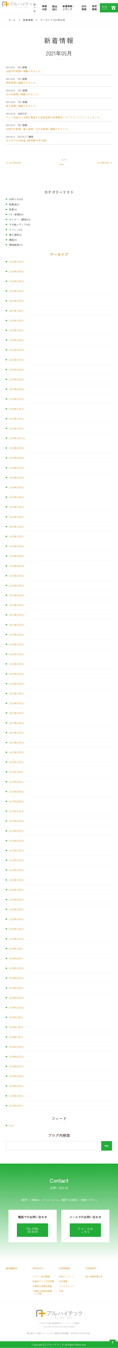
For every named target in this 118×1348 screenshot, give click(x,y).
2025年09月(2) (16, 340)
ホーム (12, 20)
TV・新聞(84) (16, 214)
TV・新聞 (22, 67)
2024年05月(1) (16, 487)
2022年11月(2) (16, 654)
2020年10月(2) (16, 890)
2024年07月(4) (16, 468)
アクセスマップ (66, 1286)
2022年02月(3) (16, 742)
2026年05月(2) (16, 281)
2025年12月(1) (16, 311)
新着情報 (28, 20)
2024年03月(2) (16, 507)
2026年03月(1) (16, 301)
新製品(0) (14, 204)
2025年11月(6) (16, 320)
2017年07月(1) (16, 1105)
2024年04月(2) (16, 497)
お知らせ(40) (16, 199)
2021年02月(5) (16, 860)
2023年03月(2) (16, 615)
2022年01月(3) (16, 752)
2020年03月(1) (16, 929)
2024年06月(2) (16, 477)
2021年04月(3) (16, 840)
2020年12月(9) (16, 880)
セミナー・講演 (25, 136)
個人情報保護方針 (94, 1276)
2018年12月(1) (16, 1027)
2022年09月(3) (16, 674)
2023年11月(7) (16, 536)
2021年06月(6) (16, 821)
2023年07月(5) (16, 576)
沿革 (61, 1290)
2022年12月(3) (16, 644)
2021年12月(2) (16, 762)
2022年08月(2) (16, 683)
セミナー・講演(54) (19, 219)
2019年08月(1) (16, 958)
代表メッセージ (66, 1276)
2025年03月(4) (16, 399)
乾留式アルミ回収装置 (43, 1281)
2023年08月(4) (16, 566)
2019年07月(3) (16, 968)
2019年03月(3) (16, 998)
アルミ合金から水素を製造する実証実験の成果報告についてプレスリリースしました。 (54, 117)
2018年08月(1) (16, 1066)
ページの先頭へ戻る (112, 1345)
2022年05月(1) (16, 713)
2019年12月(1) (16, 948)
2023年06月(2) (16, 585)
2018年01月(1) (16, 1096)
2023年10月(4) (16, 546)
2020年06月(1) (16, 909)
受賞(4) (13, 209)
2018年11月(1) (16, 1037)
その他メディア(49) (19, 224)
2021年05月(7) (16, 831)
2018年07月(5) (16, 1076)
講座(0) (13, 240)
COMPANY (64, 1268)
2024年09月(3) (16, 448)
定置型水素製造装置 (42, 1286)
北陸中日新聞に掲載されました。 (24, 71)
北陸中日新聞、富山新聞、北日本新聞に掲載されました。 (38, 129)
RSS (11, 1125)
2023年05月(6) (16, 595)
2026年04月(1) (16, 291)
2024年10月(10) (17, 438)
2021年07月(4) (16, 811)
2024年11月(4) (16, 428)
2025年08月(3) (16, 350)
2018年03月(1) (16, 1086)
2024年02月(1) (16, 517)
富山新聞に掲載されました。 (22, 106)
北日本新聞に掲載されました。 (23, 94)
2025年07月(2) (16, 360)
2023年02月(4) (16, 625)
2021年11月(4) (16, 772)
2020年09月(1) (16, 899)
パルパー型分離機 (41, 1276)
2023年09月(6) (16, 556)
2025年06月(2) (16, 369)
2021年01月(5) (16, 870)
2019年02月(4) (16, 1007)
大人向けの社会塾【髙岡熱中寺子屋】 (27, 140)
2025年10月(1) (16, 330)
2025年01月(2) (16, 409)
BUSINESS (11, 1268)
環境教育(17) (15, 245)
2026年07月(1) (16, 261)
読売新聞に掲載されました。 (22, 82)
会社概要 (63, 1281)
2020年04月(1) (16, 919)
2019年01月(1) (16, 1017)
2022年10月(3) (16, 664)
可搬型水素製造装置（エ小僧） (42, 1292)
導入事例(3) (15, 235)
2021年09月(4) (16, 791)
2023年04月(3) (16, 605)
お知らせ (22, 113)
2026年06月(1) (16, 271)
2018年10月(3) (16, 1047)
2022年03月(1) (16, 733)
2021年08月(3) (16, 801)
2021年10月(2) (16, 782)
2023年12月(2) (16, 526)
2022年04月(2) (16, 723)
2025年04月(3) (16, 389)
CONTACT (91, 1268)
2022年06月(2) (16, 703)
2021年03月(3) (16, 850)
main (61, 164)
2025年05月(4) (16, 379)
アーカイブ (59, 254)
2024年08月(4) (16, 458)
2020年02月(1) (16, 939)
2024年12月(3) (16, 418)
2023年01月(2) (16, 634)
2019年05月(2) (16, 988)
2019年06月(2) (16, 978)
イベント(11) (15, 229)
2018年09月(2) (16, 1056)
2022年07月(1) (16, 693)
